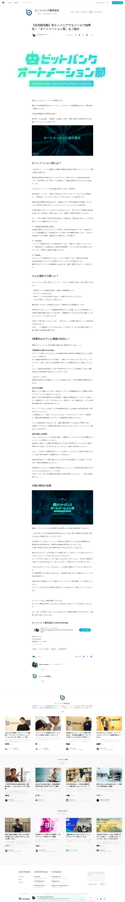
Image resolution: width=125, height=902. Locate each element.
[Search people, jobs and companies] (107, 2)
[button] (24, 872)
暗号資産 (54, 649)
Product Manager (36, 639)
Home (72, 11)
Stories (91, 11)
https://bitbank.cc (47, 13)
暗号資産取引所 (62, 649)
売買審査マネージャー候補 (39, 641)
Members (85, 11)
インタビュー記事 (44, 649)
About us (78, 11)
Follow (39, 13)
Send (102, 884)
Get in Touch (93, 884)
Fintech (35, 649)
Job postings (98, 11)
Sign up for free (117, 3)
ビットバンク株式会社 (47, 10)
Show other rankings (62, 813)
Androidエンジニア (37, 636)
